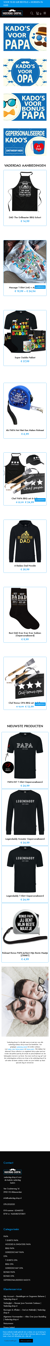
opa (13, 1049)
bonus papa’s (20, 1049)
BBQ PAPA (9, 1248)
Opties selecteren (25, 260)
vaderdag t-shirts (22, 1047)
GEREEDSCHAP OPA (14, 1268)
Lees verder (25, 924)
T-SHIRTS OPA (11, 1260)
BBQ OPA (9, 1264)
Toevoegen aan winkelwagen (25, 190)
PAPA (5, 1236)
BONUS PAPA (9, 1272)
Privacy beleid (9, 1327)
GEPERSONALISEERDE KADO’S (16, 1280)
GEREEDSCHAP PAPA (14, 1252)
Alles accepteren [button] (26, 1341)
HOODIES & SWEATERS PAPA (18, 1244)
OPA (5, 1256)
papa (9, 1049)
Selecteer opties (25, 607)
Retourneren (8, 1323)
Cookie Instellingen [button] (10, 1341)
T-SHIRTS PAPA (11, 1240)
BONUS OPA (8, 1276)
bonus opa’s (30, 1049)
